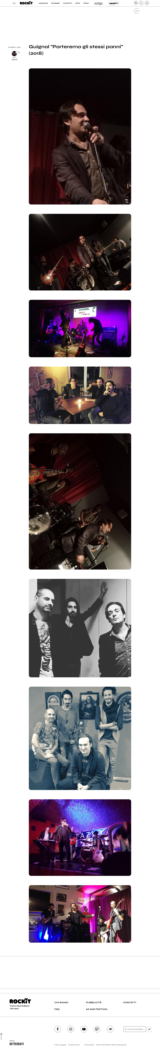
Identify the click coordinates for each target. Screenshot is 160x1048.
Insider (98, 3)
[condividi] (136, 11)
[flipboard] (136, 25)
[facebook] (136, 40)
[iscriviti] (149, 1029)
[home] (26, 3)
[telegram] (110, 1029)
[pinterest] (136, 55)
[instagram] (70, 1029)
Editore (11, 1041)
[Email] (136, 18)
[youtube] (84, 1029)
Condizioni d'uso (74, 1045)
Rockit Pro (113, 3)
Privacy (1, 1037)
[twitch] (97, 1029)
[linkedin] (136, 47)
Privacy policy (89, 1045)
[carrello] (136, 3)
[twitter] (136, 33)
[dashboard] (147, 3)
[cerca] (141, 3)
